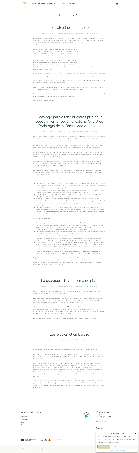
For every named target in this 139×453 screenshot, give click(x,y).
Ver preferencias (130, 447)
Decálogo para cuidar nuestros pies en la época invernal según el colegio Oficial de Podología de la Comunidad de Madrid (69, 121)
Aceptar (104, 447)
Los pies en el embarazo (69, 334)
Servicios (41, 4)
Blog (63, 4)
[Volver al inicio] (25, 4)
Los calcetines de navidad (69, 27)
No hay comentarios (91, 33)
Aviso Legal (122, 450)
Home (34, 4)
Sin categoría (80, 33)
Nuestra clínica (25, 419)
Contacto (71, 4)
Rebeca (51, 33)
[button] (136, 433)
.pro (53, 449)
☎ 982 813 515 (102, 421)
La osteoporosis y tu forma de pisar (69, 280)
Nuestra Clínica (53, 4)
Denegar (117, 447)
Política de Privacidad (114, 450)
